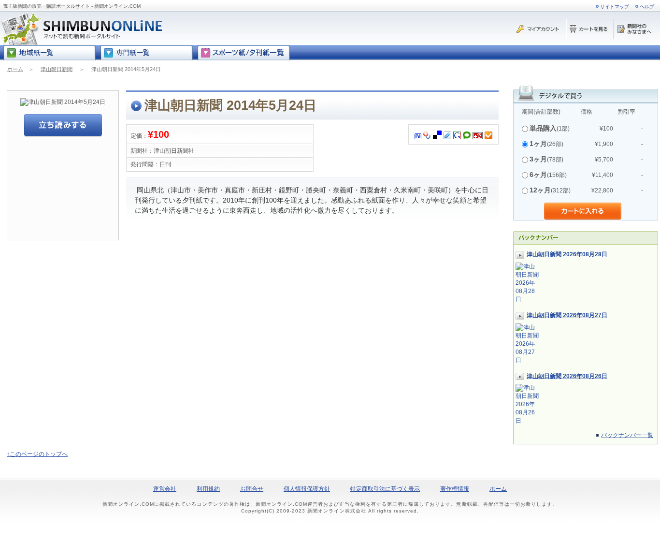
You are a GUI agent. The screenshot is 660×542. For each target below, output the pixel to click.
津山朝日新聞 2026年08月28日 (567, 254)
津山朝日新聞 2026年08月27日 (567, 315)
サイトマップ (614, 6)
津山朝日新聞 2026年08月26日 (567, 376)
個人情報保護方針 (307, 488)
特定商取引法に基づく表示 (385, 488)
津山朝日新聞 (56, 69)
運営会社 (164, 488)
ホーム (15, 69)
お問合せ (251, 488)
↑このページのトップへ (37, 454)
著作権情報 (454, 488)
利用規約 (208, 488)
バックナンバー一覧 (627, 435)
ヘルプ (647, 6)
